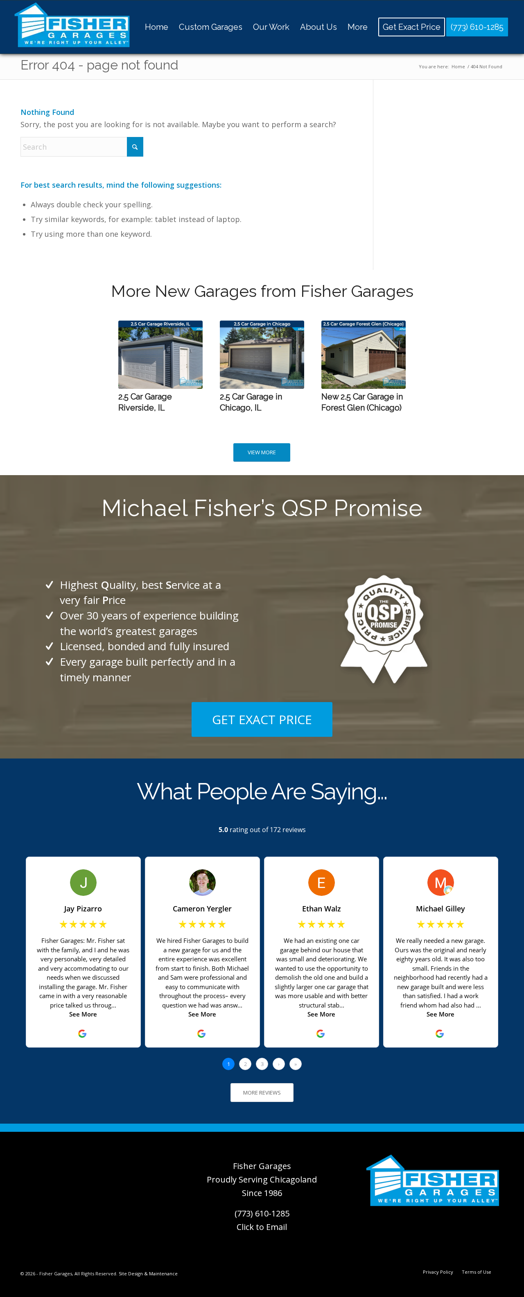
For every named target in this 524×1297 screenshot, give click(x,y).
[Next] (393, 362)
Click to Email (262, 1226)
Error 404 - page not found (99, 64)
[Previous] (130, 362)
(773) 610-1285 (262, 1213)
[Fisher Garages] (72, 27)
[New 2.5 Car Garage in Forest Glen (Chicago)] (363, 355)
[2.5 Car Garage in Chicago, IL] (262, 355)
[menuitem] (157, 27)
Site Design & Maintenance (148, 1273)
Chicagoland (293, 1179)
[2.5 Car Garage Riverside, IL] (160, 355)
